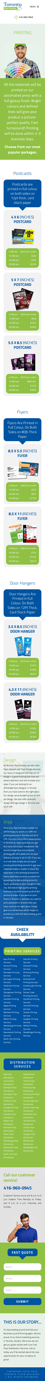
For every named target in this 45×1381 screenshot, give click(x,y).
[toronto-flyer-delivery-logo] (13, 3)
